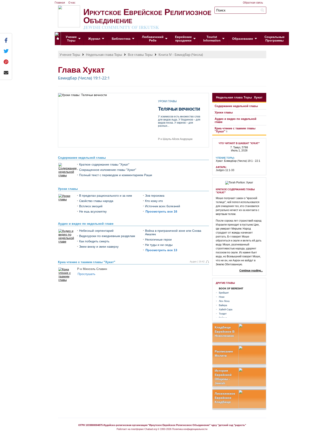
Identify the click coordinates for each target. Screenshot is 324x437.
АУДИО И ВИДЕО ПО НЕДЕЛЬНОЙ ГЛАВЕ (179, 103)
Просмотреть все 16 (161, 211)
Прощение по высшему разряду (179, 114)
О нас (71, 2)
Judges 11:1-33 (225, 170)
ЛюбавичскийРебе (153, 38)
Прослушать (86, 274)
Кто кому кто (154, 201)
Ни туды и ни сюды (159, 245)
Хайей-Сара (225, 309)
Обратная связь (253, 2)
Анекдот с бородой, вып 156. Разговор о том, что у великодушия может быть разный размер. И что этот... (180, 130)
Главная (60, 2)
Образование (242, 38)
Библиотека (121, 38)
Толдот (223, 313)
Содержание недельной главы (82, 157)
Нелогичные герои (158, 239)
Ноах (222, 297)
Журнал (94, 38)
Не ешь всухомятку (93, 211)
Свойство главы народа (96, 201)
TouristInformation (212, 38)
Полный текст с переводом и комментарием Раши (115, 175)
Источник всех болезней (162, 206)
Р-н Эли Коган (167, 141)
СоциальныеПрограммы (274, 38)
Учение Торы (70, 54)
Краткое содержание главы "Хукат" (104, 164)
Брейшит (224, 292)
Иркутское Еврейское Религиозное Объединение (147, 17)
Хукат (258, 97)
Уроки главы (68, 188)
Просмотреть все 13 (161, 250)
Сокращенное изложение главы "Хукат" (107, 169)
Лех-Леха (224, 301)
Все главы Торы (140, 54)
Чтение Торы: (225, 157)
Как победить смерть (94, 241)
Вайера (223, 305)
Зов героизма (154, 195)
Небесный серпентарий (96, 230)
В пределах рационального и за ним (105, 195)
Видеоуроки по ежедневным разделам (107, 236)
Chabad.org (150, 429)
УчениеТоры (71, 38)
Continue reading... (251, 270)
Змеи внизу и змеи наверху (99, 246)
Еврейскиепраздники (183, 38)
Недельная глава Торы (104, 54)
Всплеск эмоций (90, 206)
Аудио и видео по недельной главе (86, 223)
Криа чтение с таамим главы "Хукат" (86, 262)
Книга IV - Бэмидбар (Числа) (180, 54)
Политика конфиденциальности (189, 429)
